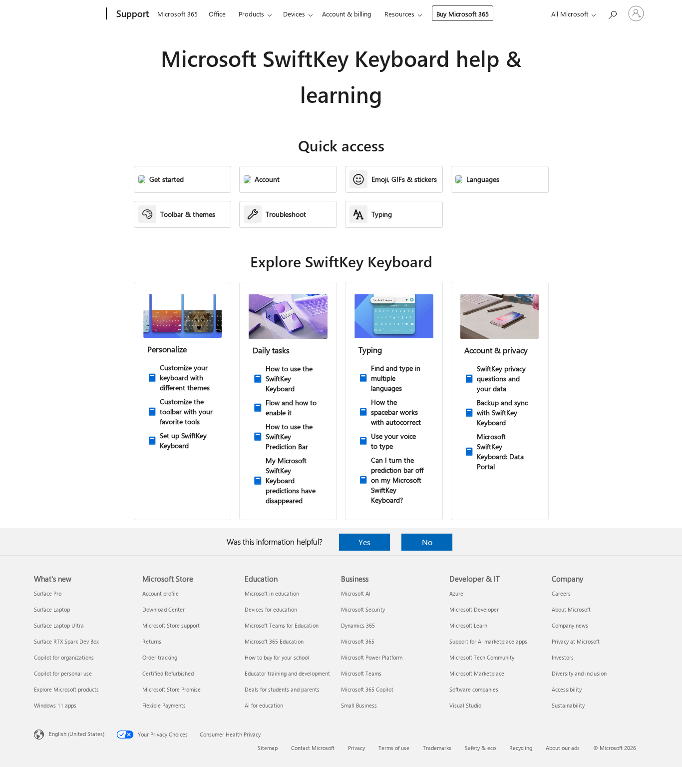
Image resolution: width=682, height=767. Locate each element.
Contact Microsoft (313, 748)
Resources (399, 13)
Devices (294, 13)
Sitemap (268, 748)
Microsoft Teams (361, 673)
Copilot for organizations (64, 657)
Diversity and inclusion (579, 673)
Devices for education (271, 609)
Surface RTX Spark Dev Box (66, 641)
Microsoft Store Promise (171, 689)
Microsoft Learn (468, 625)
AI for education (264, 705)
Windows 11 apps (55, 705)
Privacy (356, 748)
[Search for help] (612, 12)
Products (251, 13)
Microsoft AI (355, 593)
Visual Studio (465, 705)
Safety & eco (480, 748)
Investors (563, 657)
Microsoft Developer (474, 609)
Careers (561, 593)
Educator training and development (287, 673)
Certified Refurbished (168, 673)
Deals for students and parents (282, 689)
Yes (364, 542)
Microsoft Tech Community (481, 657)
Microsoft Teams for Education (282, 625)
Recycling (520, 748)
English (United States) (76, 734)
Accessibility (567, 689)
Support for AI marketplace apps (488, 641)
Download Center (163, 609)
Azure (456, 593)
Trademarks (437, 748)
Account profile (160, 593)
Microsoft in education (272, 593)
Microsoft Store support (171, 625)
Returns (151, 641)
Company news (570, 625)
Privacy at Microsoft (576, 641)
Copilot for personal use (63, 673)
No (427, 542)
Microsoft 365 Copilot (367, 689)
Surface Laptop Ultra (59, 625)
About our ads (563, 748)
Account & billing (346, 13)
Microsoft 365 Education (274, 641)
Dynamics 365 (358, 625)
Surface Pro (47, 593)
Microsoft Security (363, 609)
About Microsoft (571, 609)
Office (217, 13)
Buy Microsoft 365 (462, 13)
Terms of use (393, 748)
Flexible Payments (164, 705)
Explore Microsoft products (66, 689)
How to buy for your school (277, 657)
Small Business (359, 705)
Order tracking (159, 657)
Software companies (473, 689)
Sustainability (568, 705)
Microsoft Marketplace (476, 673)
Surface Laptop (52, 609)
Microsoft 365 (177, 13)
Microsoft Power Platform (371, 657)
